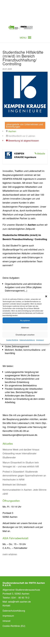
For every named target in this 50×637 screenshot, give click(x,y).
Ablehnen (25, 327)
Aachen (12, 131)
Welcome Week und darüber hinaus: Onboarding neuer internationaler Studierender (21, 453)
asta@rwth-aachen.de (19, 601)
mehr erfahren (10, 554)
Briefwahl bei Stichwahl (14, 484)
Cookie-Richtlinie (12, 340)
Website (41, 153)
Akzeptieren (25, 320)
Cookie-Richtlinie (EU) (14, 625)
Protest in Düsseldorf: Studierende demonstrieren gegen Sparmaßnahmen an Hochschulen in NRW (24, 475)
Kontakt (6, 605)
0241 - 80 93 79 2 (20, 597)
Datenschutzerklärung (27, 340)
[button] (46, 296)
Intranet (6, 620)
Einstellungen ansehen (25, 334)
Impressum (40, 340)
